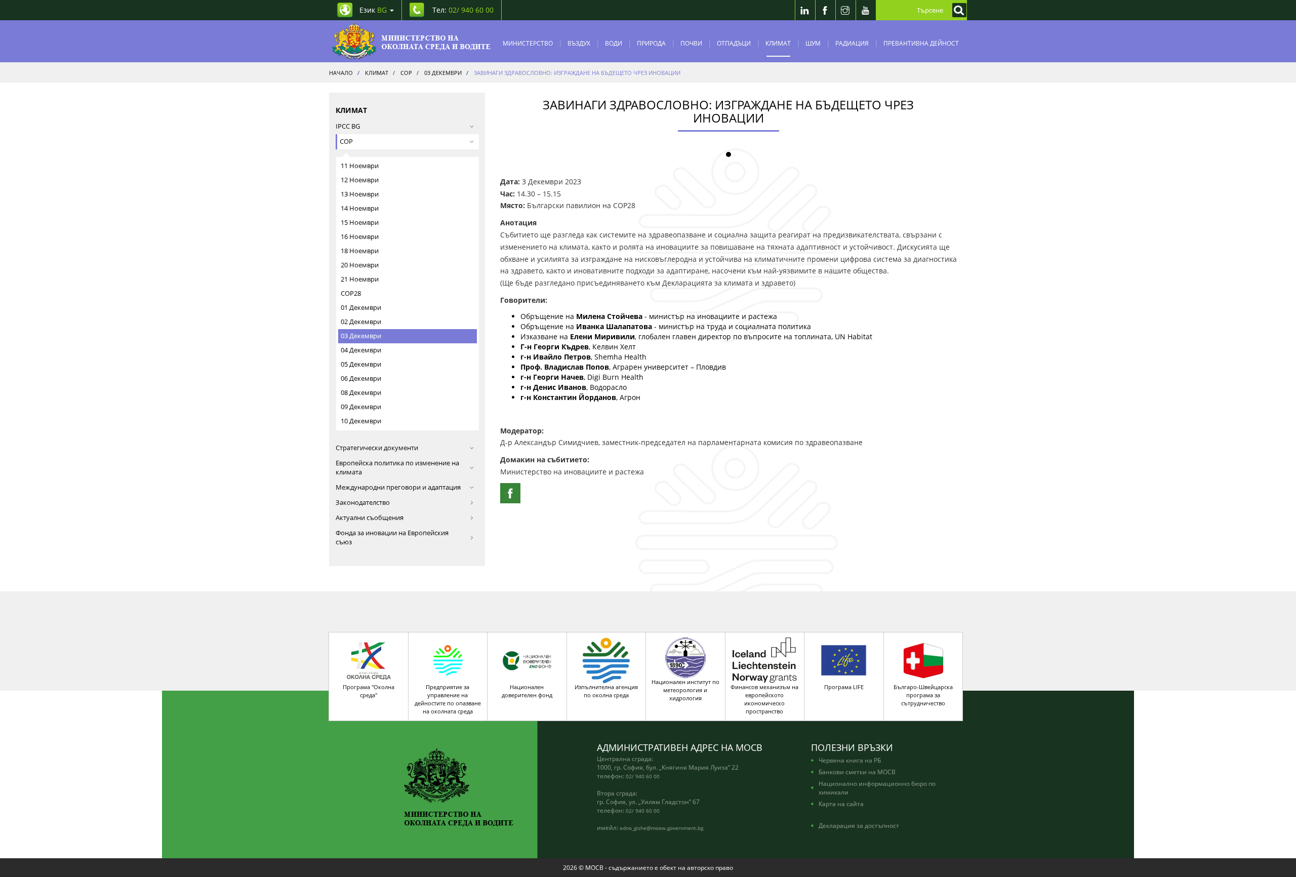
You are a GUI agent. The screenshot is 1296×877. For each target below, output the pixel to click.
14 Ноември (360, 208)
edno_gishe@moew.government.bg (661, 827)
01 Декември (361, 307)
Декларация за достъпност (859, 825)
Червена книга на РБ (850, 760)
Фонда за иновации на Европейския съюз (392, 537)
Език (373, 10)
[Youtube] (866, 10)
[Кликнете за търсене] (956, 10)
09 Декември (361, 407)
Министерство (528, 43)
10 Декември (361, 421)
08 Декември (361, 392)
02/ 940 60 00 (643, 776)
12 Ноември (360, 180)
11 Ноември (360, 166)
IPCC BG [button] (348, 126)
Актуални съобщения (369, 517)
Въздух (579, 43)
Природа (651, 43)
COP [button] (346, 141)
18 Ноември (360, 251)
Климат (778, 43)
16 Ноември (360, 236)
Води (613, 43)
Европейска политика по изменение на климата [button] (397, 467)
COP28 (351, 293)
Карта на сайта (841, 804)
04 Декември (361, 350)
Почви (691, 43)
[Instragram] (845, 10)
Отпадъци (734, 43)
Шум (813, 43)
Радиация (852, 43)
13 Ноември (360, 194)
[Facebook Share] (510, 493)
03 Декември (361, 336)
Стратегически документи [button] (377, 448)
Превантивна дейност (921, 43)
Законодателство (363, 502)
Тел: (463, 10)
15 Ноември (360, 222)
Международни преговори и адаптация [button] (398, 487)
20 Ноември (360, 265)
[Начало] (411, 41)
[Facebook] (825, 10)
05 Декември (361, 364)
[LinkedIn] (805, 10)
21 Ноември (360, 279)
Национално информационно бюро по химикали (877, 787)
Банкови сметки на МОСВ (857, 772)
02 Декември (361, 321)
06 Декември (361, 378)
